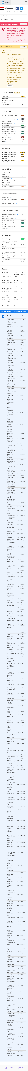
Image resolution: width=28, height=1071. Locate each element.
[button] (26, 2)
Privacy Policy (9, 1069)
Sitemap (20, 1069)
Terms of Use (9, 1067)
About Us (20, 1067)
